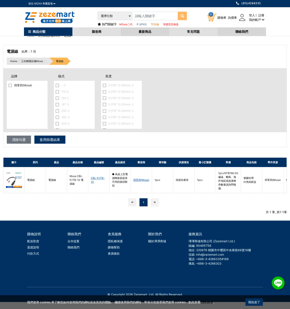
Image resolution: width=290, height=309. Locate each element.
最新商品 (145, 32)
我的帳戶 (255, 19)
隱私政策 (207, 302)
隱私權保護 (115, 241)
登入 (252, 15)
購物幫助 (114, 247)
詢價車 (232, 17)
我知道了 (254, 302)
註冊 (261, 15)
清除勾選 (19, 139)
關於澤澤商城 (157, 241)
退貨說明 (33, 247)
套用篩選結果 (50, 139)
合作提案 (73, 241)
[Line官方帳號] (278, 283)
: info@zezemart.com (209, 254)
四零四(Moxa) (141, 179)
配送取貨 (33, 241)
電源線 (59, 61)
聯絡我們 (241, 32)
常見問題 (193, 32)
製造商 (96, 32)
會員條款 (114, 253)
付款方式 (33, 253)
